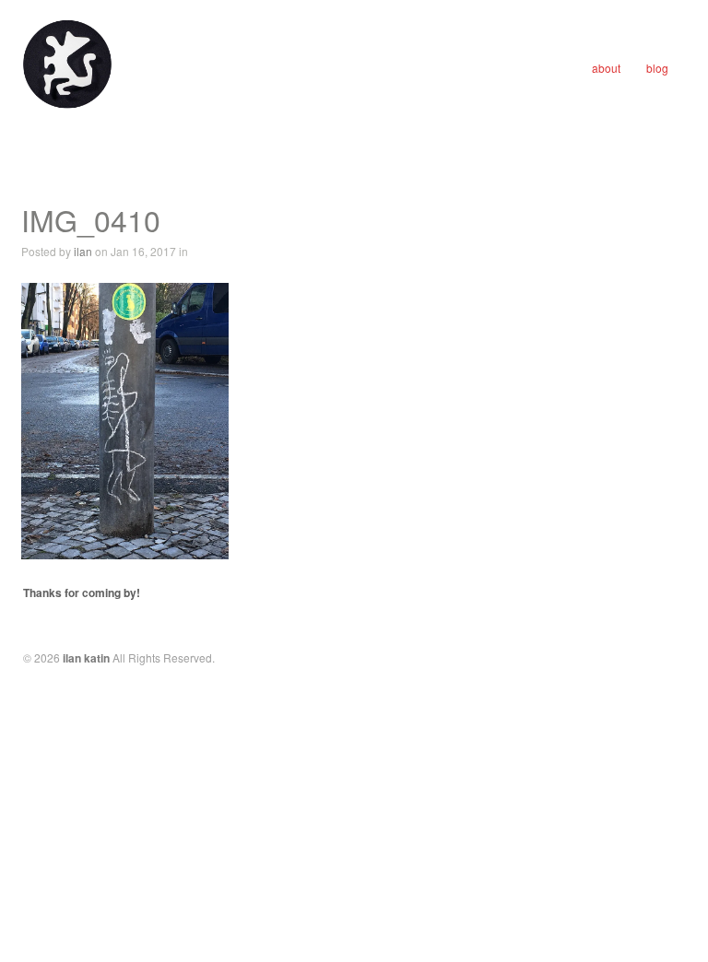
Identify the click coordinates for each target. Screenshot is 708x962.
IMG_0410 (90, 219)
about (606, 68)
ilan (83, 251)
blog (657, 68)
